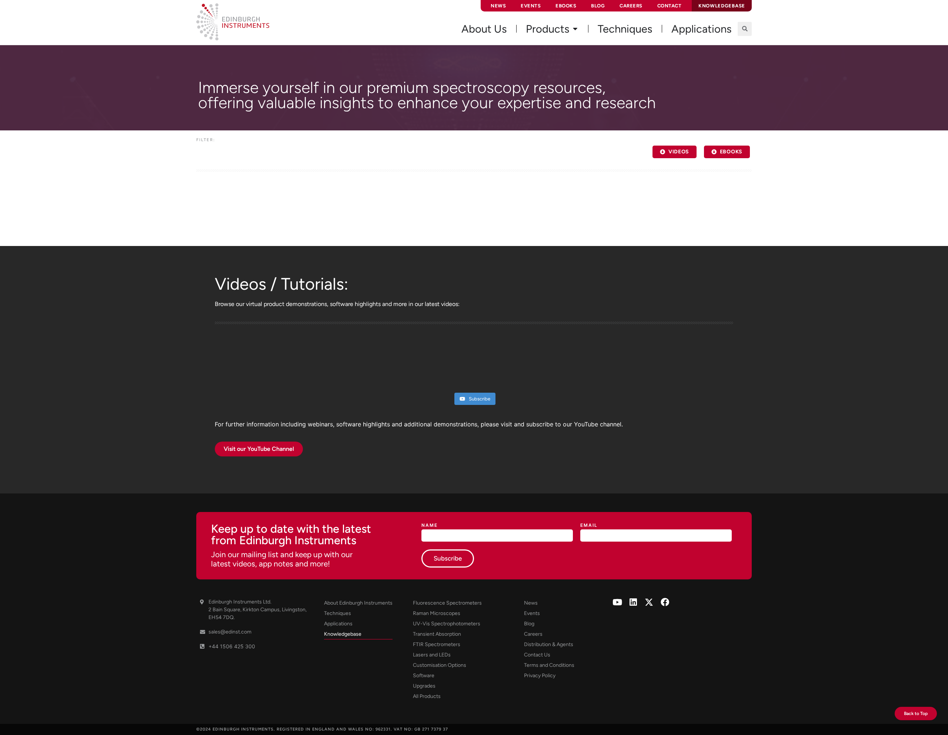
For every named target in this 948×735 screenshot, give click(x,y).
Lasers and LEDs (432, 655)
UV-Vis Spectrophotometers (446, 624)
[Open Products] (575, 29)
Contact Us (537, 655)
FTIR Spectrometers (436, 644)
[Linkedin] (633, 602)
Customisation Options (439, 665)
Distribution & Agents (548, 644)
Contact (669, 6)
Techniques (337, 613)
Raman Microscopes (436, 613)
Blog (598, 6)
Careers (631, 6)
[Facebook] (665, 602)
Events (531, 6)
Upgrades (424, 686)
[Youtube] (617, 602)
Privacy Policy (539, 675)
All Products (427, 696)
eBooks (565, 6)
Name (429, 525)
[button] (745, 29)
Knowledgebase (342, 634)
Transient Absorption (437, 634)
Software (423, 675)
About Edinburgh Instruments (358, 603)
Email (589, 525)
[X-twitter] (649, 602)
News (498, 6)
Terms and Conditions (549, 665)
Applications (338, 624)
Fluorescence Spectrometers (447, 603)
